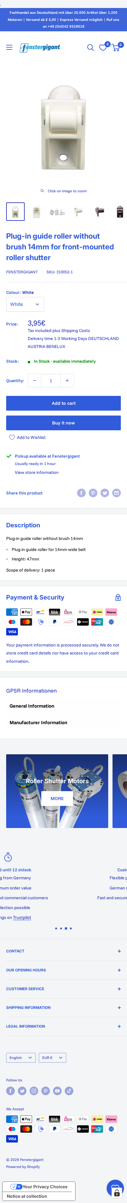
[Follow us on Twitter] (22, 1091)
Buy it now (63, 423)
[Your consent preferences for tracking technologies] (117, 1193)
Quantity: (15, 380)
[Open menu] (9, 47)
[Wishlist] (103, 47)
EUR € (47, 1057)
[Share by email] (116, 493)
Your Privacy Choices (45, 1186)
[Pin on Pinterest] (93, 493)
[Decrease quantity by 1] (34, 380)
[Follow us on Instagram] (34, 1091)
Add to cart (64, 403)
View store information (37, 472)
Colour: (20, 292)
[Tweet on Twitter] (104, 493)
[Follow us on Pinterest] (45, 1091)
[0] (116, 47)
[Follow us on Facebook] (10, 1091)
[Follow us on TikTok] (69, 1091)
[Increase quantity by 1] (67, 380)
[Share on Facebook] (81, 493)
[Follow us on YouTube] (57, 1091)
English (16, 1057)
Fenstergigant (22, 271)
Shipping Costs (75, 330)
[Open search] (90, 47)
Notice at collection (27, 1196)
